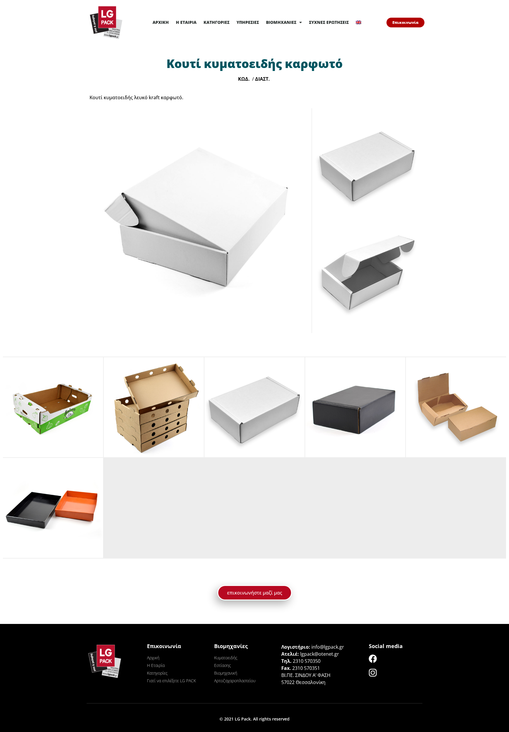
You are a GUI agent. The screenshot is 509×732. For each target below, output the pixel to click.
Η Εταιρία (186, 22)
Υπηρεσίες (248, 22)
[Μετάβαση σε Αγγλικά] (358, 22)
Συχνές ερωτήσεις (329, 22)
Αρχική (161, 22)
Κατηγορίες (216, 22)
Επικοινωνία (164, 646)
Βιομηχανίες (281, 22)
